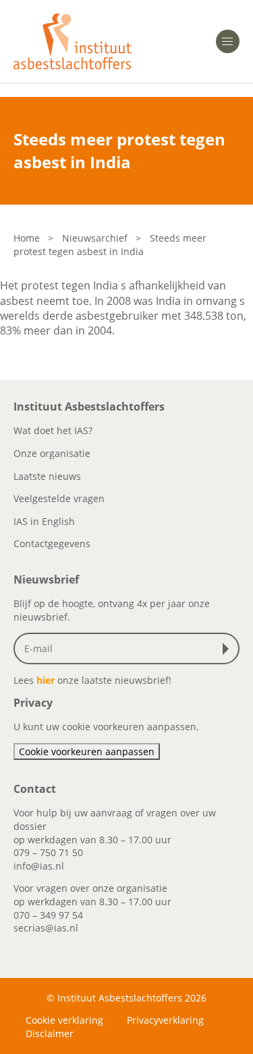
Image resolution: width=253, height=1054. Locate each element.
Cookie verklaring (64, 1020)
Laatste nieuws (47, 476)
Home (26, 238)
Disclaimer (50, 1033)
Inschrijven (229, 649)
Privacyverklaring (165, 1020)
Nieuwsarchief (95, 238)
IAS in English (44, 521)
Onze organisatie (51, 453)
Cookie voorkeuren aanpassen (86, 751)
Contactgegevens (51, 543)
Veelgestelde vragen (59, 498)
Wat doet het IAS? (52, 430)
